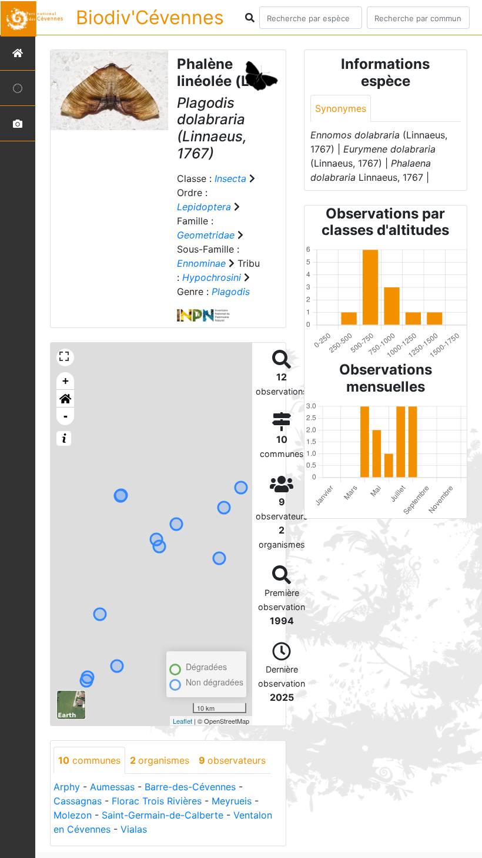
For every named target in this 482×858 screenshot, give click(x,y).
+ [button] (65, 381)
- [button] (65, 416)
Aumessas (112, 787)
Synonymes (340, 108)
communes (89, 760)
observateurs (232, 760)
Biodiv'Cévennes (150, 17)
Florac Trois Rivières (157, 801)
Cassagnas (77, 801)
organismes (159, 760)
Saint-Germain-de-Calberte (162, 815)
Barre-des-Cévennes (190, 787)
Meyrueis (232, 801)
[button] (65, 399)
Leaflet (182, 721)
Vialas (133, 829)
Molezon (72, 815)
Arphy (66, 787)
